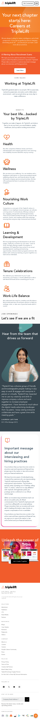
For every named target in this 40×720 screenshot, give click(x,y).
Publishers (4, 609)
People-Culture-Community (8, 649)
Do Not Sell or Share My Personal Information (14, 674)
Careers (3, 647)
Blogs (3, 624)
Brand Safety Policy (6, 669)
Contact (3, 644)
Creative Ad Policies (7, 667)
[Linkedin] (3, 687)
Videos (3, 634)
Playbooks (4, 632)
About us (4, 642)
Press (2, 652)
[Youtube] (14, 687)
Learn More (20, 70)
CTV (2, 612)
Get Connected (28, 3)
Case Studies (5, 627)
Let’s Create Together (20, 561)
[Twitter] (9, 687)
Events (3, 654)
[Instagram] (19, 687)
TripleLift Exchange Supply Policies (10, 672)
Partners (3, 617)
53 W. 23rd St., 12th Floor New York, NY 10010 (8, 592)
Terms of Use (5, 664)
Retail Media (4, 614)
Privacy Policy (5, 662)
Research (4, 629)
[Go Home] (8, 3)
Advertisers (4, 607)
